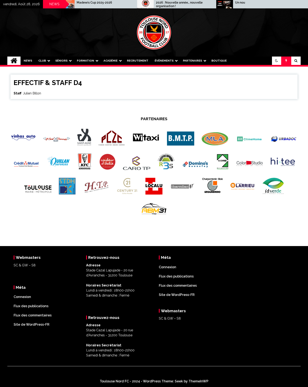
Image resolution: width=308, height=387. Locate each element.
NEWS (28, 60)
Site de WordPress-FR (31, 324)
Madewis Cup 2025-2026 (80, 2)
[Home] (14, 61)
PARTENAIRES (192, 60)
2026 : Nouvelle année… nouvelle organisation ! (165, 4)
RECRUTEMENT (137, 60)
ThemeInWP (198, 381)
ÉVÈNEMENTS (164, 60)
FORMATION (85, 60)
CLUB (42, 60)
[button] (276, 61)
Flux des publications (31, 306)
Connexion (22, 297)
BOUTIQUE (219, 60)
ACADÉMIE (111, 60)
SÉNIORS (61, 60)
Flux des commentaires (33, 315)
